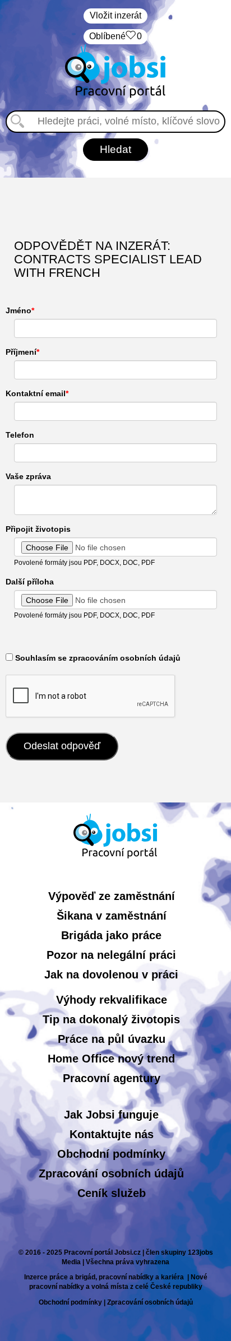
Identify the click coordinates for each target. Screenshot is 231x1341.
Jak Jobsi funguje (111, 1114)
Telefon (20, 434)
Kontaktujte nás (112, 1134)
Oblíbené (115, 36)
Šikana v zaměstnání (112, 916)
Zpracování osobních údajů (111, 1173)
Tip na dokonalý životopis (111, 1019)
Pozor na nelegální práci (111, 955)
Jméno (18, 310)
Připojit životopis (38, 529)
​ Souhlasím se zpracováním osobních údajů (97, 657)
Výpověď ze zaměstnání (111, 896)
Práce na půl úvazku (111, 1039)
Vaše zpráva (28, 476)
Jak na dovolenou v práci (111, 974)
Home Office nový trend (111, 1058)
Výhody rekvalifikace (111, 1000)
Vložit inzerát (115, 15)
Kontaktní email (36, 393)
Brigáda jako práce (111, 935)
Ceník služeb (111, 1193)
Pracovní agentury (111, 1078)
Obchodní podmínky (111, 1154)
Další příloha (30, 581)
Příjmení (21, 351)
